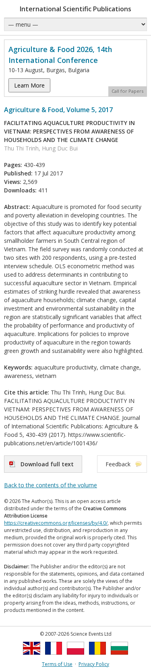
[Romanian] (97, 656)
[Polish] (75, 656)
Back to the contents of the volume (50, 485)
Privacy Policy (94, 664)
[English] (31, 656)
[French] (53, 656)
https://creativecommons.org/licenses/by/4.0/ (56, 523)
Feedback (117, 464)
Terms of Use (57, 664)
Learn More (29, 85)
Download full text (47, 464)
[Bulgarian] (119, 656)
